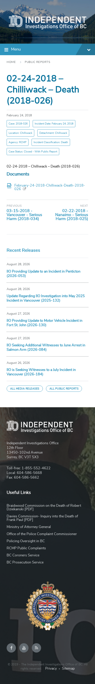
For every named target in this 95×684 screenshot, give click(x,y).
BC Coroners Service (23, 555)
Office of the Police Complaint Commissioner (42, 534)
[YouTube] (23, 648)
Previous (14, 206)
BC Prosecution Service (25, 562)
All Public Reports (64, 388)
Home (11, 62)
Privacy (51, 668)
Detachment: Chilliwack (53, 133)
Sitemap (68, 668)
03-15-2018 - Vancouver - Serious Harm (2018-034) (24, 215)
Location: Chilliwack (20, 133)
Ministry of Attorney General (29, 527)
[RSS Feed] (36, 648)
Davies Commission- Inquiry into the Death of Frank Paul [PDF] (42, 518)
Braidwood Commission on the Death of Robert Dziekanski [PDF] (44, 507)
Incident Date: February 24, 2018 (54, 123)
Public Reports (37, 62)
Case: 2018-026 (18, 123)
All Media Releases (24, 388)
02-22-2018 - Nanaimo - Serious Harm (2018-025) (71, 215)
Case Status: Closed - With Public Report (33, 151)
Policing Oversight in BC (26, 541)
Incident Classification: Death (51, 142)
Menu (16, 49)
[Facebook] (11, 648)
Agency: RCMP (18, 142)
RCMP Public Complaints (26, 548)
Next (84, 206)
